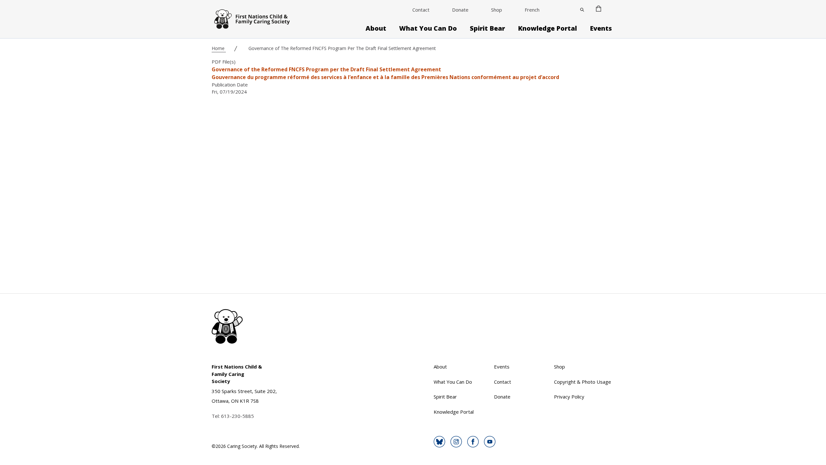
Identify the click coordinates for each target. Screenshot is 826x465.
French (532, 9)
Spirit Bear (487, 28)
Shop (496, 9)
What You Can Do (428, 28)
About (376, 28)
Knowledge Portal (547, 28)
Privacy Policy (569, 396)
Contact (420, 9)
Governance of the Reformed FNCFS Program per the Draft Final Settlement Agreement (326, 69)
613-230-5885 (237, 416)
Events (601, 28)
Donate (460, 9)
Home (219, 48)
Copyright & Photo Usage (582, 382)
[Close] (582, 10)
